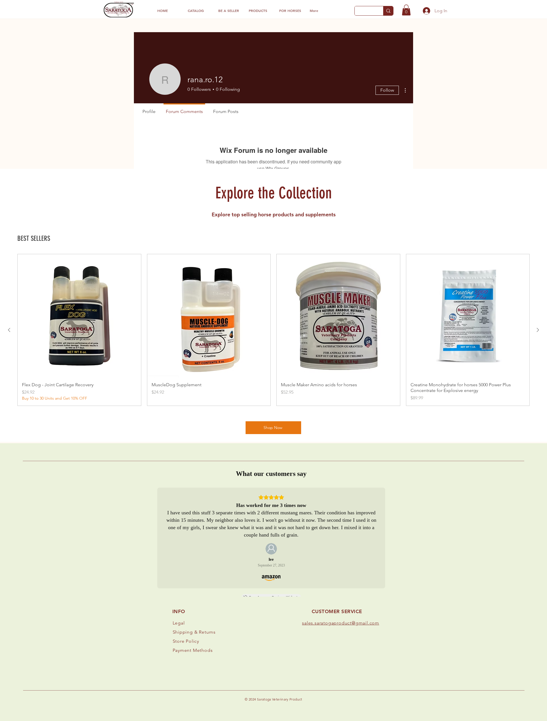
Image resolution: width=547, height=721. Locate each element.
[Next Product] (537, 329)
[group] (273, 330)
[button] (406, 10)
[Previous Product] (9, 329)
